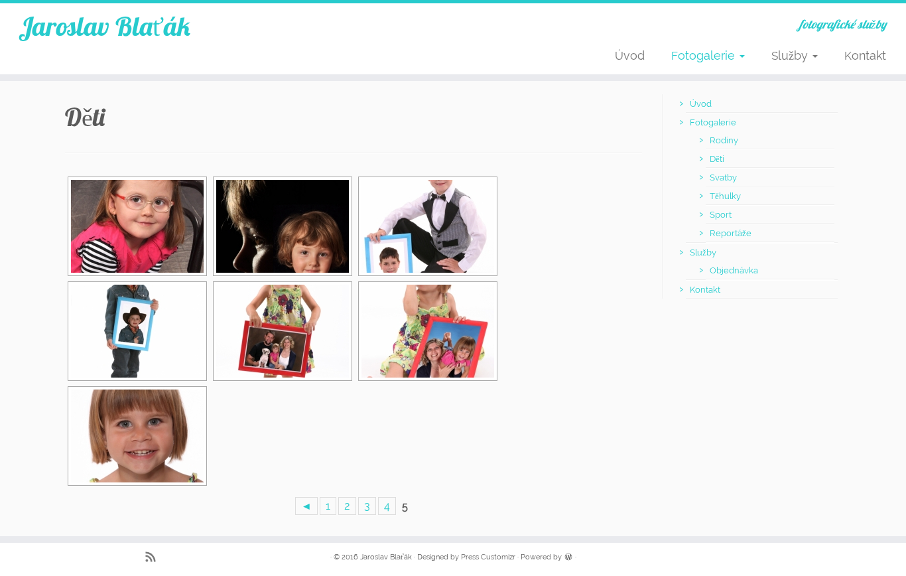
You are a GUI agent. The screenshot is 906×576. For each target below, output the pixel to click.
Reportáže (730, 233)
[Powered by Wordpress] (568, 556)
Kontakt (865, 55)
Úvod (630, 55)
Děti (717, 159)
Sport (721, 215)
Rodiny (724, 140)
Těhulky (725, 196)
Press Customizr (488, 557)
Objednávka (734, 270)
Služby (791, 55)
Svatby (723, 177)
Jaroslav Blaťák (104, 26)
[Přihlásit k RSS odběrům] (155, 559)
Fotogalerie (704, 55)
